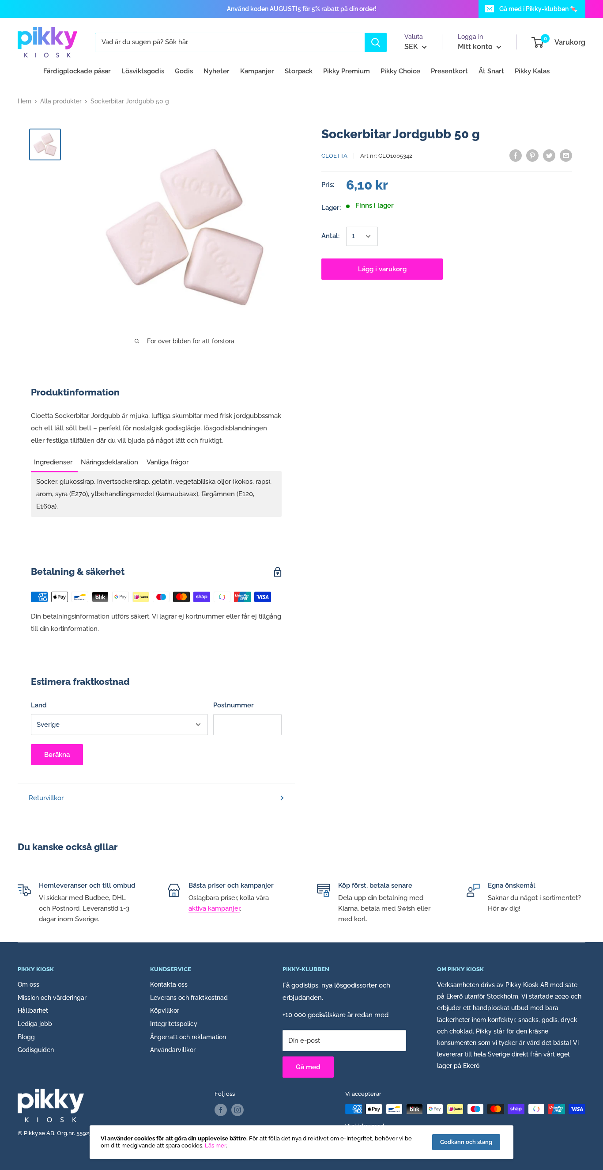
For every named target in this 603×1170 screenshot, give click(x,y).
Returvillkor (46, 798)
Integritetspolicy (173, 1023)
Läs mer (215, 1145)
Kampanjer (257, 71)
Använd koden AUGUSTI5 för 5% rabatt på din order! (302, 8)
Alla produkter (61, 101)
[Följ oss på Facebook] (221, 1110)
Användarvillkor (173, 1049)
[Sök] (376, 42)
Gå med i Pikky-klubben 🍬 (538, 8)
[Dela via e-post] (566, 155)
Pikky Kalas (532, 71)
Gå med (308, 1067)
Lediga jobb (35, 1023)
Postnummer (233, 705)
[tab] (54, 459)
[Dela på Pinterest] (532, 155)
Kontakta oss (169, 984)
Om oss (28, 984)
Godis (184, 71)
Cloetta (334, 155)
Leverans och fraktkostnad (189, 997)
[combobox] (230, 42)
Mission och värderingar (52, 997)
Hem (24, 101)
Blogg (26, 1037)
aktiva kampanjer (214, 908)
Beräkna (57, 755)
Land (39, 705)
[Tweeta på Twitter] (549, 155)
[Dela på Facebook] (515, 155)
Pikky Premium (346, 71)
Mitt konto (476, 46)
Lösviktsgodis (142, 71)
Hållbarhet (33, 1010)
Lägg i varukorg (382, 269)
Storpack (299, 71)
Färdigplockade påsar (77, 71)
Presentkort (449, 71)
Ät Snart (491, 71)
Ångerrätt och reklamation (188, 1037)
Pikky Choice (400, 71)
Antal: (330, 236)
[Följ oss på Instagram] (237, 1110)
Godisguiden (36, 1049)
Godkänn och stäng (466, 1142)
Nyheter (217, 71)
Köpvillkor (164, 1010)
